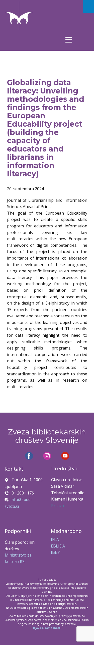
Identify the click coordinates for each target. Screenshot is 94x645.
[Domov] (19, 16)
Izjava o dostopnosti (47, 628)
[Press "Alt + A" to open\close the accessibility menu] (88, 6)
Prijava (57, 505)
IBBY (55, 552)
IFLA (55, 539)
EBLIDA (58, 546)
